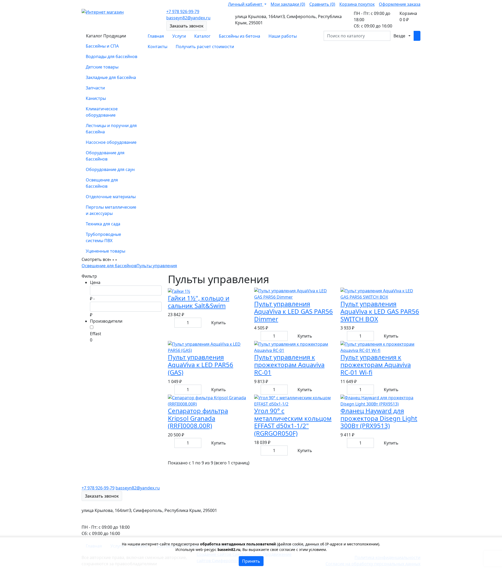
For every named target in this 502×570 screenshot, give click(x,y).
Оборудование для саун (110, 169)
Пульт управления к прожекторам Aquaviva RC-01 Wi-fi (375, 365)
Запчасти (95, 88)
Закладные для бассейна (111, 77)
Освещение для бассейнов (102, 183)
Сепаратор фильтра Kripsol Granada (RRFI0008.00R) (198, 418)
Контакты (157, 46)
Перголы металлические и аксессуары (111, 210)
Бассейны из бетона (239, 36)
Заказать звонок (186, 26)
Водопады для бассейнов (111, 56)
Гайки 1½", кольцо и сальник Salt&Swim (198, 302)
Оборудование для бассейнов (105, 156)
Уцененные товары (105, 251)
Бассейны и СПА (102, 46)
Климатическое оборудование (102, 112)
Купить (218, 323)
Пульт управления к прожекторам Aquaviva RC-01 (289, 365)
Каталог (202, 36)
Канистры (96, 98)
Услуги (179, 36)
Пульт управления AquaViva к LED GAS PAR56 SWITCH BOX (379, 311)
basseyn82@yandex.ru (188, 18)
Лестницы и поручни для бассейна (111, 129)
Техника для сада (103, 224)
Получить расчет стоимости (205, 46)
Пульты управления (156, 266)
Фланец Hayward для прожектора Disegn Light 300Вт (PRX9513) (378, 418)
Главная (156, 36)
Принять (251, 561)
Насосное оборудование (111, 142)
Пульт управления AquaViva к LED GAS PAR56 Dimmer (293, 311)
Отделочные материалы (111, 197)
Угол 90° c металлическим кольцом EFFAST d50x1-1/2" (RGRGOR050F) (293, 421)
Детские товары (102, 67)
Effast (95, 334)
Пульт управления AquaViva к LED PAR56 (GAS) (200, 365)
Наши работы (283, 36)
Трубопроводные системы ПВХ (103, 237)
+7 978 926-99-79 (182, 11)
